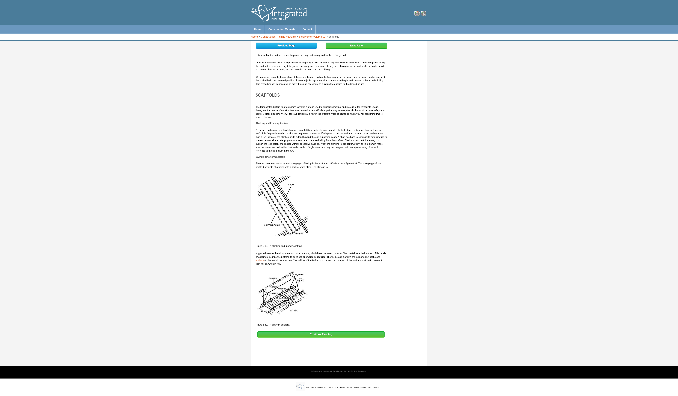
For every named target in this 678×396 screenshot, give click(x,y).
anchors (260, 260)
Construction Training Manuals (278, 36)
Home (254, 36)
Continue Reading (321, 334)
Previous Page (286, 45)
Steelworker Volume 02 (312, 36)
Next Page (356, 45)
